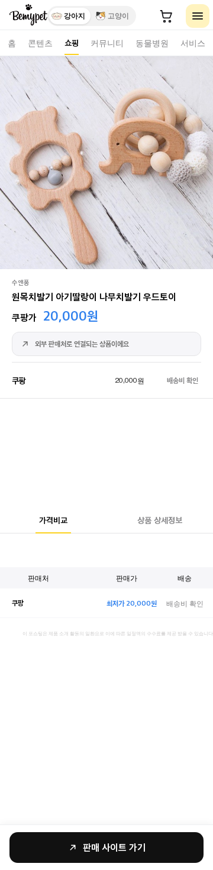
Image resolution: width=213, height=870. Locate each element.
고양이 (118, 16)
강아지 (74, 16)
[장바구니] (166, 16)
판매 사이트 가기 (114, 847)
